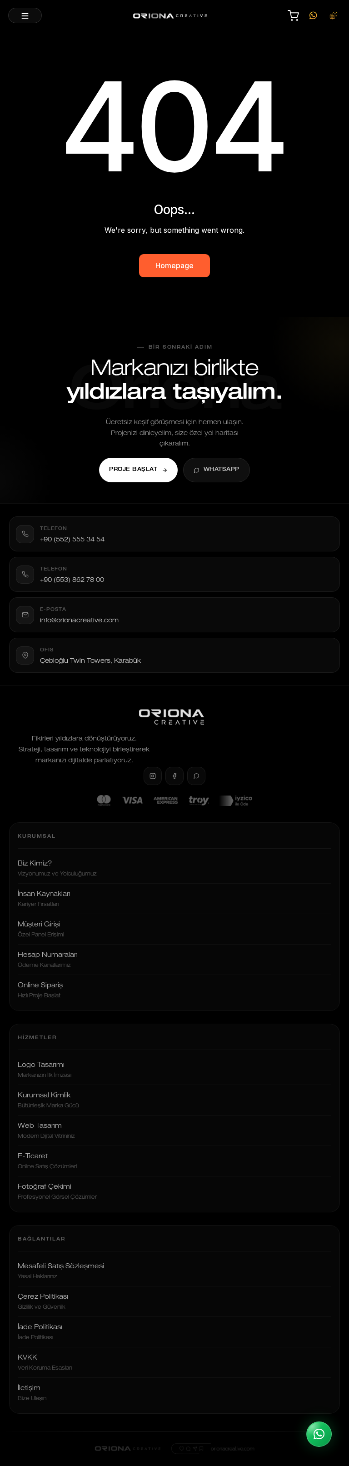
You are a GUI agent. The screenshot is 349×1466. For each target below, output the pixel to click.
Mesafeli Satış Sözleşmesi (61, 1271)
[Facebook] (174, 776)
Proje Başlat (133, 469)
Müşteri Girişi (41, 929)
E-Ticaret (47, 1161)
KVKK (45, 1363)
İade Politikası (40, 1332)
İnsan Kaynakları (44, 899)
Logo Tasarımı (44, 1070)
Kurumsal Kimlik (48, 1100)
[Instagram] (153, 776)
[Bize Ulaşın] (333, 15)
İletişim (32, 1393)
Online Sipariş (40, 990)
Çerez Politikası (43, 1302)
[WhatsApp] (313, 15)
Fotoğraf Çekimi (57, 1192)
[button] (319, 1434)
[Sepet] (293, 15)
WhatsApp (221, 469)
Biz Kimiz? (57, 869)
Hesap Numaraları (48, 960)
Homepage (174, 265)
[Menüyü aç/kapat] (25, 15)
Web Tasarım (46, 1131)
